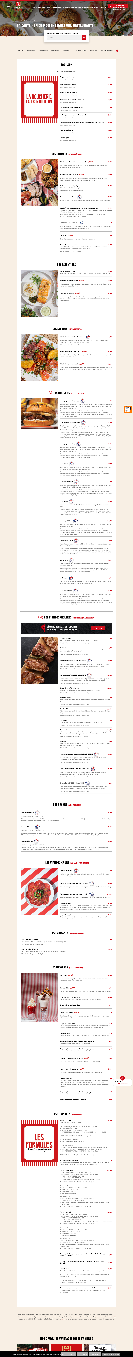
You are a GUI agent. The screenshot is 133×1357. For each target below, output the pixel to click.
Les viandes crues (107, 51)
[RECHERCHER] (84, 37)
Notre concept (47, 7)
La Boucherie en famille (61, 7)
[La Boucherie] (18, 7)
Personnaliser (95, 1354)
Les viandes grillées (80, 51)
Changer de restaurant (118, 9)
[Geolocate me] (48, 37)
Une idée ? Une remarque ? (122, 1082)
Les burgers (66, 51)
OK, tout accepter (68, 1354)
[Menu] (8, 7)
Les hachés (93, 51)
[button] (117, 51)
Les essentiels (43, 51)
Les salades (55, 51)
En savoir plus (98, 628)
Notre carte (37, 7)
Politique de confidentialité (111, 1354)
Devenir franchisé (100, 7)
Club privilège (76, 7)
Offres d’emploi (87, 7)
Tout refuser (82, 1354)
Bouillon (21, 51)
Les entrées (31, 51)
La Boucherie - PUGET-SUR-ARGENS (119, 6)
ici (115, 1317)
